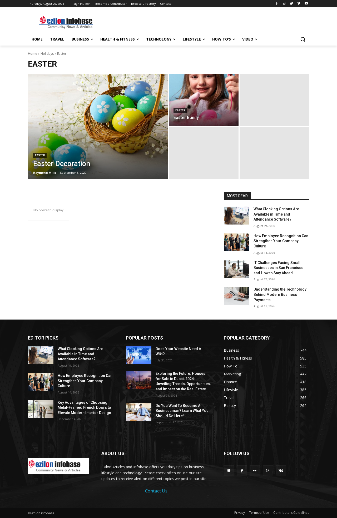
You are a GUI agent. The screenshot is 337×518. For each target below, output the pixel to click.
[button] (302, 39)
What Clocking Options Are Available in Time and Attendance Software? (276, 214)
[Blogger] (229, 470)
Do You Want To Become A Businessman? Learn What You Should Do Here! (182, 411)
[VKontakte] (281, 470)
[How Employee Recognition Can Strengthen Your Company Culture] (236, 242)
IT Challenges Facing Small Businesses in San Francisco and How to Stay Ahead (279, 268)
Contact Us (156, 491)
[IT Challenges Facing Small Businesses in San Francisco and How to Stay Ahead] (236, 269)
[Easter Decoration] (98, 126)
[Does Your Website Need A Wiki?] (138, 355)
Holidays (47, 53)
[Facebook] (277, 4)
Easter (40, 155)
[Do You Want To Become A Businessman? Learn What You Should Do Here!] (138, 412)
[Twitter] (292, 4)
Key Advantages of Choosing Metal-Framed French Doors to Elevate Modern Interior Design (84, 407)
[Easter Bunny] (204, 100)
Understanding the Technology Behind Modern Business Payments (280, 294)
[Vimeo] (299, 4)
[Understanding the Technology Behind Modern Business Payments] (236, 296)
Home (32, 53)
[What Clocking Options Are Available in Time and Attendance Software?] (236, 216)
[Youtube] (306, 4)
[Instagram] (284, 4)
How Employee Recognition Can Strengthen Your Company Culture (281, 241)
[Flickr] (255, 470)
